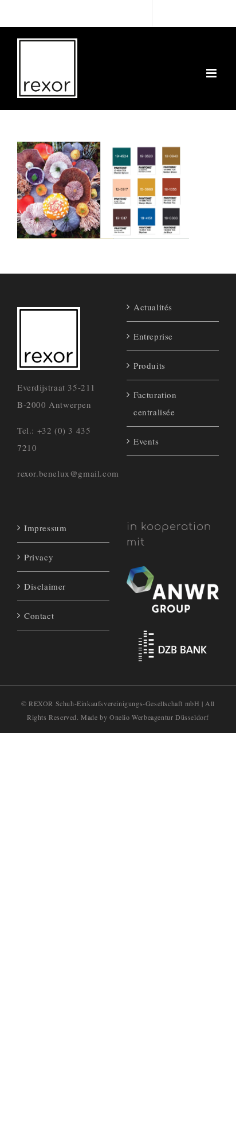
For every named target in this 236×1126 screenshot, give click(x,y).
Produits (149, 365)
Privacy (38, 557)
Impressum (45, 527)
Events (146, 441)
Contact (39, 615)
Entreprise (153, 336)
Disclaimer (45, 586)
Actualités (152, 307)
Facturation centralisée (155, 403)
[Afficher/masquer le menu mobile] (212, 73)
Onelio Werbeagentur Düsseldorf (159, 717)
